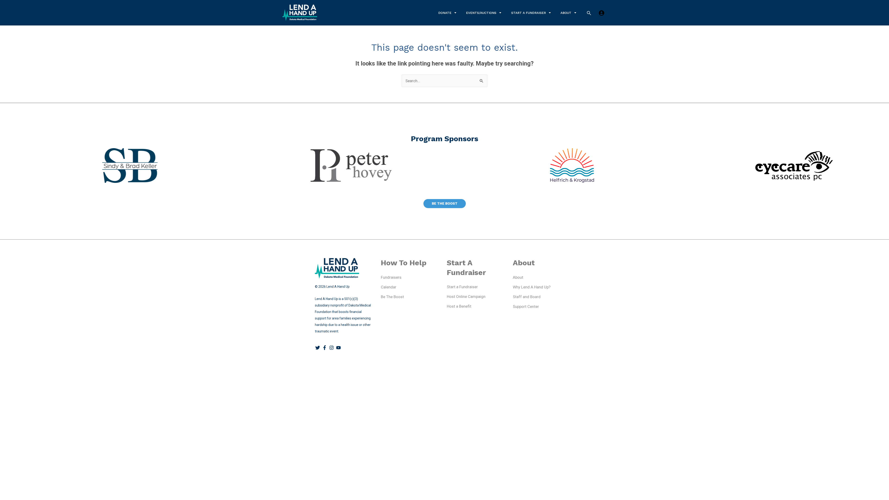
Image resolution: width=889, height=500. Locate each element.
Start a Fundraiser (528, 13)
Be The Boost (392, 296)
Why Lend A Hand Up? (532, 287)
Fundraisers (391, 277)
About (565, 13)
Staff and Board (527, 296)
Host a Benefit (459, 306)
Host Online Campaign (466, 296)
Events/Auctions (481, 13)
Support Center (526, 306)
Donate (444, 13)
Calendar (388, 287)
